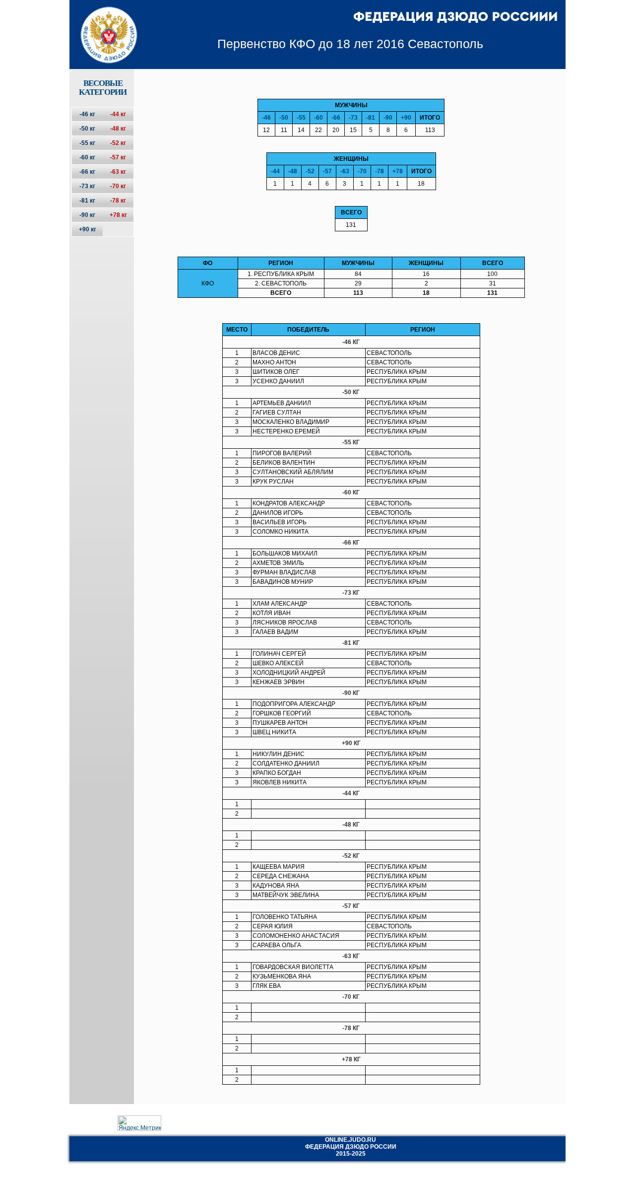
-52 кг (118, 142)
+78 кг (118, 214)
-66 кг (87, 171)
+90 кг (87, 229)
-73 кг (87, 186)
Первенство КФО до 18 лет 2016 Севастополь (350, 44)
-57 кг (118, 157)
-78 (379, 171)
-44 (275, 171)
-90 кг (87, 214)
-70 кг (118, 186)
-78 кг (118, 200)
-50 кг (87, 128)
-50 (283, 117)
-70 (362, 171)
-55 (301, 117)
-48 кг (118, 128)
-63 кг (118, 171)
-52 (310, 171)
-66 (335, 117)
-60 (318, 117)
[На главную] (102, 26)
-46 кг (87, 114)
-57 (327, 171)
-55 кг (87, 142)
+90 (406, 117)
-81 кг (87, 200)
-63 (344, 171)
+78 (397, 171)
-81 (370, 117)
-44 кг (118, 114)
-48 (292, 171)
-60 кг (87, 157)
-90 (387, 117)
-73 (353, 117)
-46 (266, 117)
